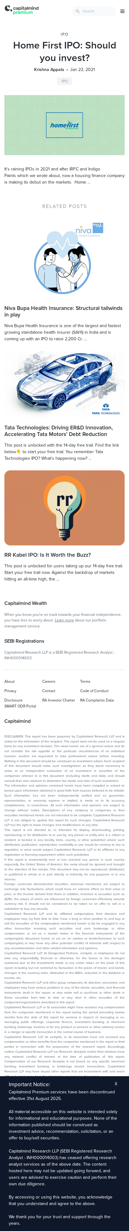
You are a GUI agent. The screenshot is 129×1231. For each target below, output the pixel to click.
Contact (48, 691)
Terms (85, 681)
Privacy (10, 691)
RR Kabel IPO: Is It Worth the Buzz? (47, 555)
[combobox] (94, 11)
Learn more (64, 620)
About (9, 681)
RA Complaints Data (97, 700)
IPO (65, 34)
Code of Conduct (94, 691)
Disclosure (13, 700)
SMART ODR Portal (20, 706)
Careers (48, 681)
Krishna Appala (49, 69)
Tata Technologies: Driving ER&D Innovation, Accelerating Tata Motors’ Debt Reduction (58, 431)
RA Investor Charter (58, 700)
